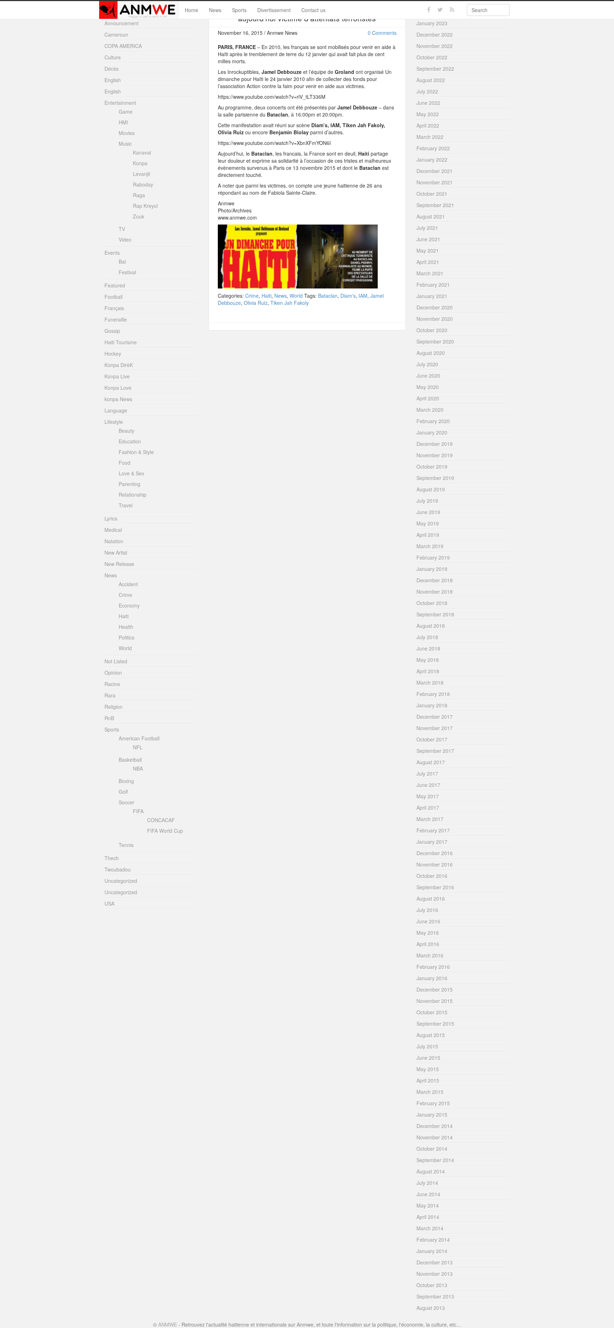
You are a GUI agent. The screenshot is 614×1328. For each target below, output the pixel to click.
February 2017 (433, 830)
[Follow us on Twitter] (440, 10)
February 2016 (433, 966)
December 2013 (434, 1262)
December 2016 (434, 853)
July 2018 (427, 637)
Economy (129, 605)
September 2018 (435, 614)
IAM (363, 295)
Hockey (112, 353)
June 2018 (428, 648)
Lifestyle (113, 421)
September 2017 (435, 750)
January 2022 (431, 159)
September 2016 (435, 887)
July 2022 (427, 91)
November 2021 (434, 182)
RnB (109, 718)
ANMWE (167, 1324)
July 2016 (427, 909)
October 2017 (431, 739)
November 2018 (434, 591)
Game (126, 111)
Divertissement (274, 10)
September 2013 (435, 1296)
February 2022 (433, 148)
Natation (113, 541)
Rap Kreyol (145, 205)
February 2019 (433, 557)
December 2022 (434, 34)
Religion (113, 706)
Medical (113, 529)
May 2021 (427, 250)
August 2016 (430, 898)
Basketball (130, 759)
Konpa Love (117, 387)
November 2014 (434, 1137)
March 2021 (429, 273)
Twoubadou (117, 869)
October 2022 (431, 57)
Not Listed (115, 661)
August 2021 (430, 216)
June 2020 (428, 375)
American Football (139, 738)
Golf (123, 791)
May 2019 (427, 523)
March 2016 (429, 955)
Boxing (126, 780)
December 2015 (434, 989)
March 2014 (429, 1228)
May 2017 (427, 796)
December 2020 (434, 307)
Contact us (313, 10)
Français (114, 308)
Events (112, 252)
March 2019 (429, 546)
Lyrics (110, 518)
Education (130, 441)
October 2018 (431, 602)
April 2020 (427, 398)
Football (113, 296)
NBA (138, 768)
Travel (126, 505)
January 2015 (431, 1114)
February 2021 (433, 284)
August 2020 (430, 352)
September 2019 (435, 477)
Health (126, 626)
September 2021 (435, 205)
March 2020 (429, 409)
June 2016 (428, 921)
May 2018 (427, 659)
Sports (239, 10)
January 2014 (431, 1250)
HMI (123, 122)
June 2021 (428, 239)
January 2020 (431, 432)
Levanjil (141, 173)
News (215, 10)
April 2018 (427, 671)
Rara (109, 695)
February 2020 (433, 421)
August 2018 (430, 625)
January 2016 (431, 978)
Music (125, 143)
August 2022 (430, 79)
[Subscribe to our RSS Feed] (452, 10)
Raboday (143, 184)
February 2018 (433, 693)
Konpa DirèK (118, 364)
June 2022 (428, 102)
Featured (114, 285)
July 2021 (427, 227)
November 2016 (434, 864)
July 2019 (427, 500)
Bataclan (328, 295)
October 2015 (431, 1012)
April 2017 (427, 807)
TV (122, 228)
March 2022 (429, 136)
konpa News (118, 399)
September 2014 (435, 1160)
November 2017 (434, 728)
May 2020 (427, 386)
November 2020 (434, 318)
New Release (119, 563)
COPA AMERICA (123, 45)
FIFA (138, 811)
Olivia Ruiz (256, 302)
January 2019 (431, 568)
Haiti (266, 295)
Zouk (138, 216)
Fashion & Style (136, 451)
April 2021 (427, 261)
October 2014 (431, 1148)
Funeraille (115, 319)
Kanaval (142, 152)
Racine (112, 683)
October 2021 (431, 193)
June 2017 (428, 784)
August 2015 (430, 1034)
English (112, 79)
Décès (111, 68)
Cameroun (116, 34)
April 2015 (427, 1080)
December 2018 (434, 580)
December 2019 (434, 443)
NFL (137, 747)
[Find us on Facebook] (428, 10)
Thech (111, 858)
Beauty (126, 430)
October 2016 (431, 875)
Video (125, 239)
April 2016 (427, 944)
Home (191, 10)
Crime (252, 295)
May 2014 (427, 1205)
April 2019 (427, 534)
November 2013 (434, 1273)
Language (115, 410)
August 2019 (430, 489)
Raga (139, 195)
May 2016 (427, 932)
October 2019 (431, 466)
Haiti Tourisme (120, 342)
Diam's (348, 295)
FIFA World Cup (165, 830)
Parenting (129, 483)
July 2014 (427, 1182)
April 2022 (427, 125)
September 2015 (435, 1023)
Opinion (113, 672)
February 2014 (433, 1239)
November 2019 (434, 455)
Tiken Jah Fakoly (289, 302)
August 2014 (430, 1171)
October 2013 (431, 1285)
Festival (127, 272)
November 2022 (434, 45)
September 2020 (435, 341)
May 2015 (427, 1069)
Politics (126, 637)
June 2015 (428, 1057)
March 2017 (429, 818)
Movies (127, 132)
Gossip (112, 330)
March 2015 (429, 1091)
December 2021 (434, 170)
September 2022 (435, 68)
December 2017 (434, 716)
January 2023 (431, 23)
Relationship (132, 494)
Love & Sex (131, 473)
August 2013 (430, 1307)
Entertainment (120, 102)
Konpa (140, 163)
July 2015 (427, 1046)
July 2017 (427, 773)
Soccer (126, 802)
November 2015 (434, 1000)
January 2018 (431, 705)
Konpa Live (117, 376)
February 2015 (433, 1103)
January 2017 (431, 841)
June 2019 (428, 511)
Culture (112, 57)
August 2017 (430, 762)
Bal (122, 261)
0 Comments (382, 32)
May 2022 (427, 114)
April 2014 (427, 1216)
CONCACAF (161, 820)
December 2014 (434, 1125)
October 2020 (431, 330)
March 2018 (429, 682)
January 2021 (431, 295)
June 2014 (428, 1194)
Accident (128, 584)
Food (124, 462)
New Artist (115, 552)
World (296, 295)
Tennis (126, 844)
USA (109, 903)
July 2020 (427, 364)
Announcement (121, 23)
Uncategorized (120, 880)
